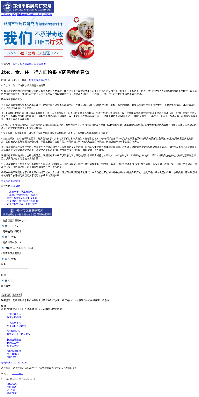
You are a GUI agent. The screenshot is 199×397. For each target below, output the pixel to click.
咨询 (49, 14)
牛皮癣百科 (26, 64)
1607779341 (17, 373)
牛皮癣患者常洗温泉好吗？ (21, 191)
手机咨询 (5, 181)
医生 (19, 14)
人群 (39, 14)
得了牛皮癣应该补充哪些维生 (22, 204)
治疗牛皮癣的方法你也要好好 (22, 198)
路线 (45, 14)
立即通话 (11, 387)
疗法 (29, 14)
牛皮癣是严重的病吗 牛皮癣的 (22, 201)
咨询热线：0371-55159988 (14, 362)
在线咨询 (11, 384)
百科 (34, 14)
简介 (8, 14)
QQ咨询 (11, 390)
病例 (24, 14)
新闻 (14, 14)
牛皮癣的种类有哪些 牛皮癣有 (22, 194)
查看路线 (12, 393)
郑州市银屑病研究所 (39, 80)
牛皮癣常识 (40, 64)
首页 (3, 14)
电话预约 (15, 181)
